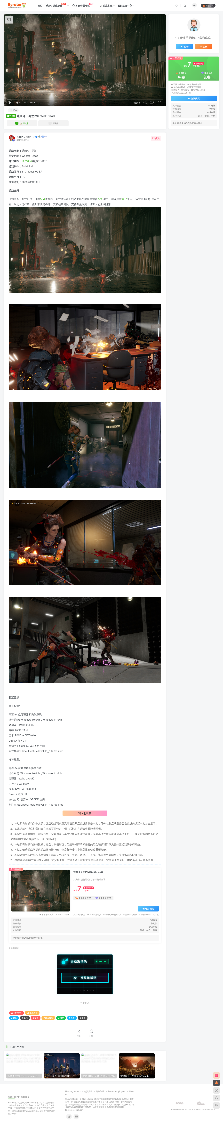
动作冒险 (27, 161)
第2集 (53, 123)
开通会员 (210, 5)
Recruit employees (117, 1091)
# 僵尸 (61, 1018)
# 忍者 (72, 1018)
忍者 (42, 199)
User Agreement (73, 1091)
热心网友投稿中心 (25, 136)
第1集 (22, 123)
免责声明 (88, 1091)
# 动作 (25, 1018)
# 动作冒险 (48, 1018)
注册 (205, 96)
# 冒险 (14, 1018)
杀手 (100, 199)
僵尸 (124, 199)
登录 (186, 96)
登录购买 (149, 908)
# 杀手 (82, 1018)
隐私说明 (100, 1091)
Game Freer (87, 1099)
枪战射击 (33, 1012)
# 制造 (35, 1018)
